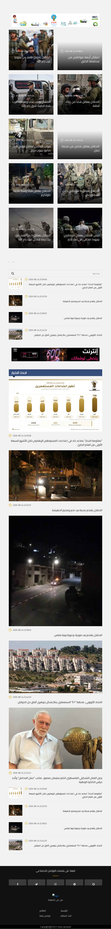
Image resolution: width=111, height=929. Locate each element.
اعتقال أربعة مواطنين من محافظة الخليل (83, 59)
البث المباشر (66, 916)
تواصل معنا (45, 916)
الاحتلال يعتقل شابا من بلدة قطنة (82, 104)
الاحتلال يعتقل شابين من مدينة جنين (80, 148)
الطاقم (43, 911)
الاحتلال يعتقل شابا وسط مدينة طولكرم (32, 193)
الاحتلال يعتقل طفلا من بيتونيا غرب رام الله (32, 59)
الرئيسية (64, 911)
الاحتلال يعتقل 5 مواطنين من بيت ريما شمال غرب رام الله (33, 237)
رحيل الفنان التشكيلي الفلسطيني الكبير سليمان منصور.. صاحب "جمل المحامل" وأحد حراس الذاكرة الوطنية (57, 780)
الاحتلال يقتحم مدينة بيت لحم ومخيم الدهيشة (82, 301)
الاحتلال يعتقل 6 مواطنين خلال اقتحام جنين (80, 193)
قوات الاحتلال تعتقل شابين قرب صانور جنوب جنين (31, 148)
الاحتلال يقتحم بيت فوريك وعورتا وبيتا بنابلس (83, 318)
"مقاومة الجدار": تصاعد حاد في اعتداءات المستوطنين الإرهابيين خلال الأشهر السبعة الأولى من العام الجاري (65, 286)
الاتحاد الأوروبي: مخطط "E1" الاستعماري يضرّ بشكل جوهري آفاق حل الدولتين (68, 335)
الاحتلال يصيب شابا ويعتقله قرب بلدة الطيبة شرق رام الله (31, 104)
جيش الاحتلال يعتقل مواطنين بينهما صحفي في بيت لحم (81, 237)
